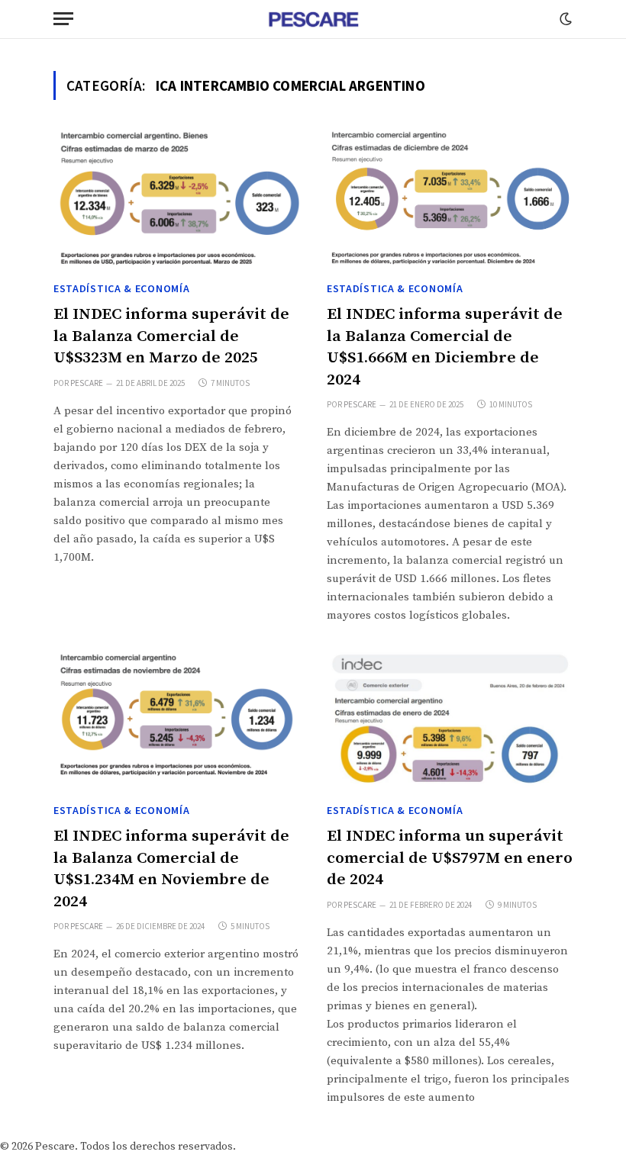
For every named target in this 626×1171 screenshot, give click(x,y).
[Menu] (63, 19)
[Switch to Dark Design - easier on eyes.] (564, 19)
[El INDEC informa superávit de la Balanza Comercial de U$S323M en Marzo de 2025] (176, 199)
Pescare (86, 383)
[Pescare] (313, 19)
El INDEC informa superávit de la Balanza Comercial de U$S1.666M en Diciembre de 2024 (445, 347)
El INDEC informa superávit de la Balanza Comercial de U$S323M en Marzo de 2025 (171, 336)
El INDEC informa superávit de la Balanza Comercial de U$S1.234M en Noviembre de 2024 (171, 869)
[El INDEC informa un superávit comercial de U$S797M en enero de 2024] (450, 721)
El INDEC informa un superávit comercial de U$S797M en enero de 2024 (450, 858)
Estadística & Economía (121, 288)
